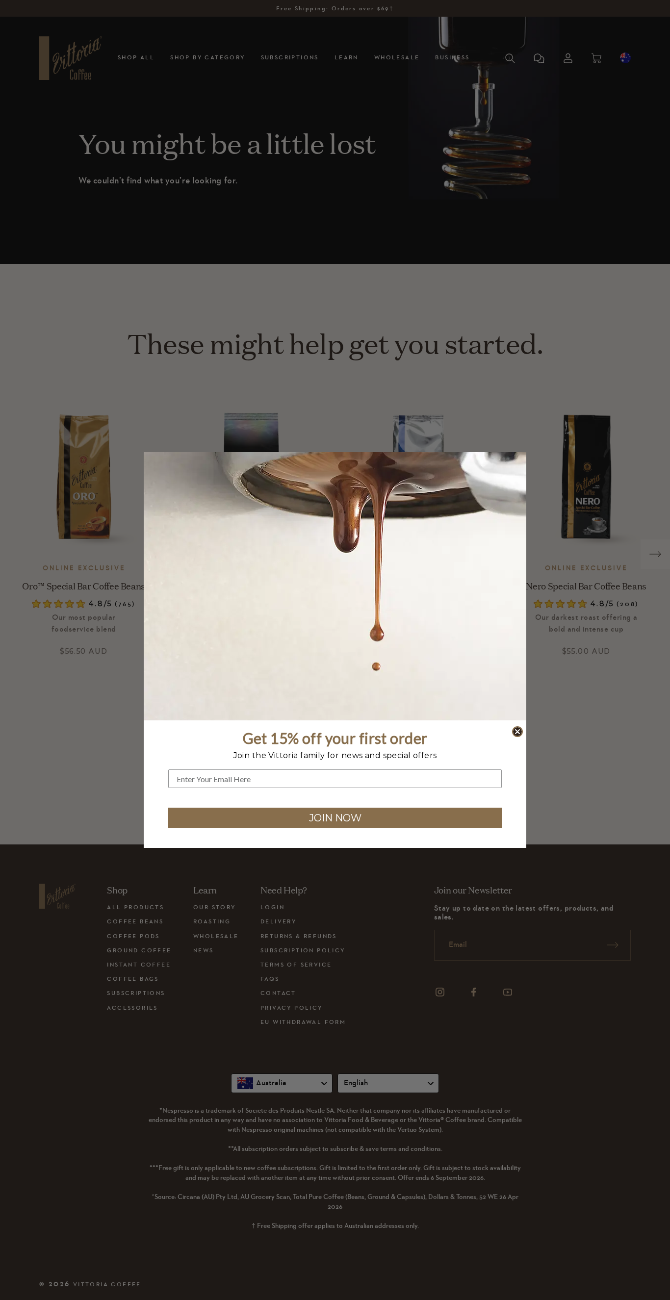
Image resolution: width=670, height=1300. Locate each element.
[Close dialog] (517, 732)
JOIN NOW (335, 818)
